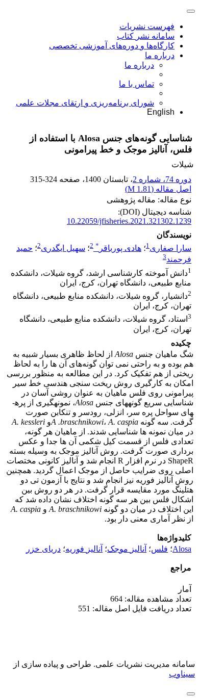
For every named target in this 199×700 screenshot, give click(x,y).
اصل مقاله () (158, 189)
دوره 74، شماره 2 (162, 179)
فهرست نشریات (147, 26)
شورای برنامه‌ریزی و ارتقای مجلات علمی (85, 102)
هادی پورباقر (118, 248)
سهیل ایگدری (63, 248)
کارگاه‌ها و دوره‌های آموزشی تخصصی (112, 45)
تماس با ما (136, 84)
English (161, 112)
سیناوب (182, 673)
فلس (159, 549)
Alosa (181, 549)
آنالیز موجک (126, 549)
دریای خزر (43, 549)
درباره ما (160, 55)
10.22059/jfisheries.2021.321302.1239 (129, 221)
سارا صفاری (170, 248)
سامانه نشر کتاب (146, 36)
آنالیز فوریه (84, 549)
